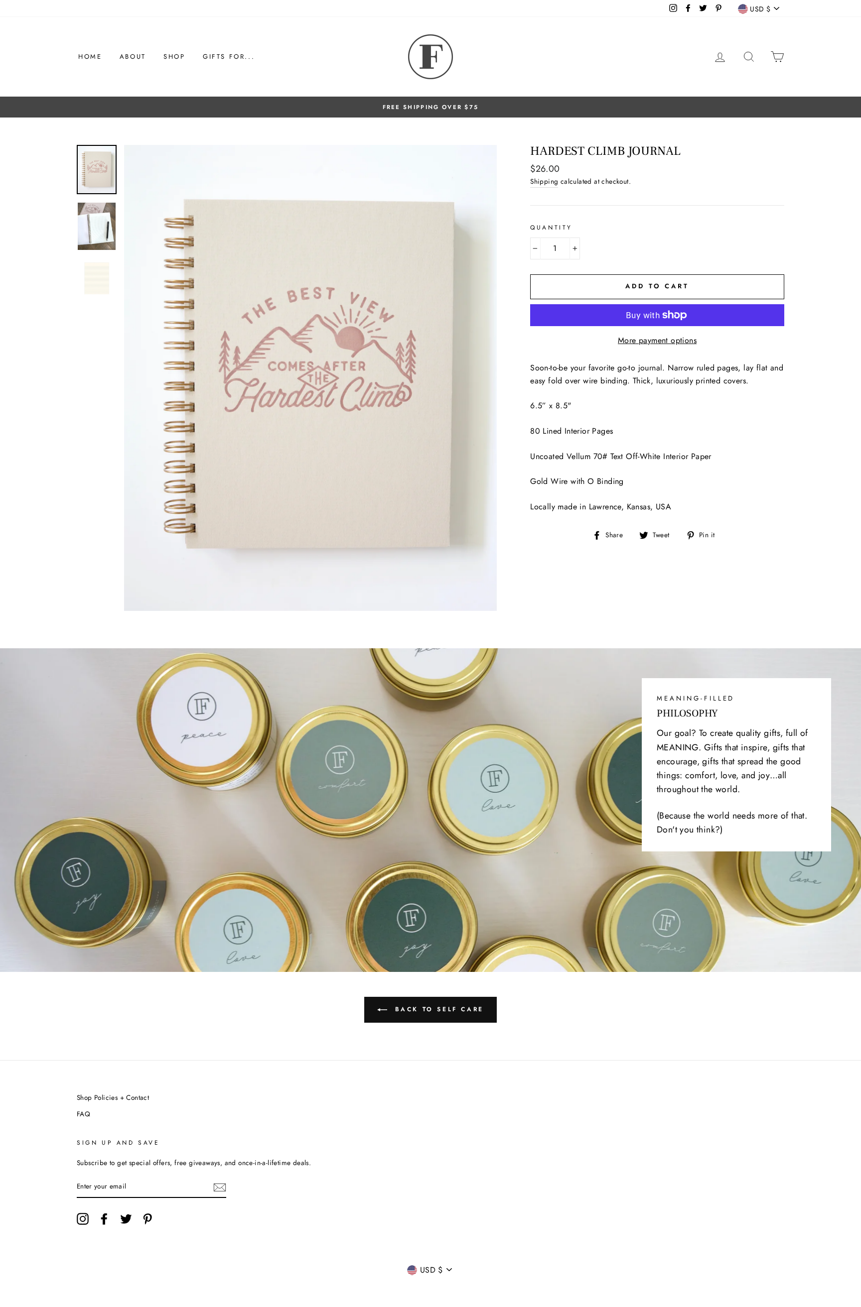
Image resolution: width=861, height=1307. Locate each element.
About (133, 56)
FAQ (83, 1114)
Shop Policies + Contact (113, 1097)
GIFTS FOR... (229, 56)
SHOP (174, 56)
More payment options (657, 340)
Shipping (544, 181)
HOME (90, 56)
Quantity (551, 227)
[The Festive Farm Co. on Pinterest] (147, 1219)
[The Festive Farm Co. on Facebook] (104, 1219)
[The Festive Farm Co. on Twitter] (126, 1219)
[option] (430, 107)
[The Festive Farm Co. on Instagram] (83, 1219)
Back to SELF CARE (437, 1009)
